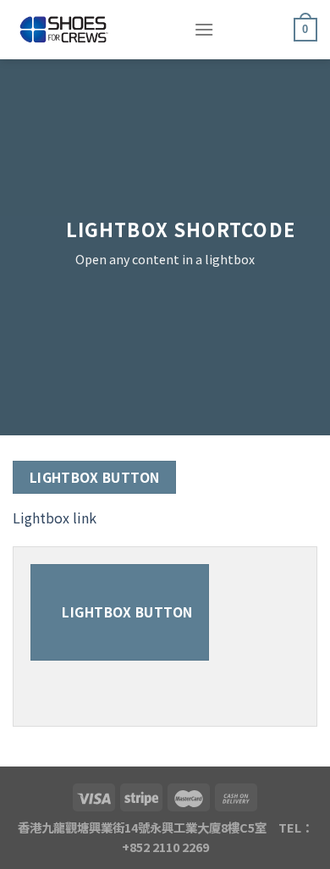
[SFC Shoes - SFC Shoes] (90, 29)
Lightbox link (54, 517)
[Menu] (204, 29)
